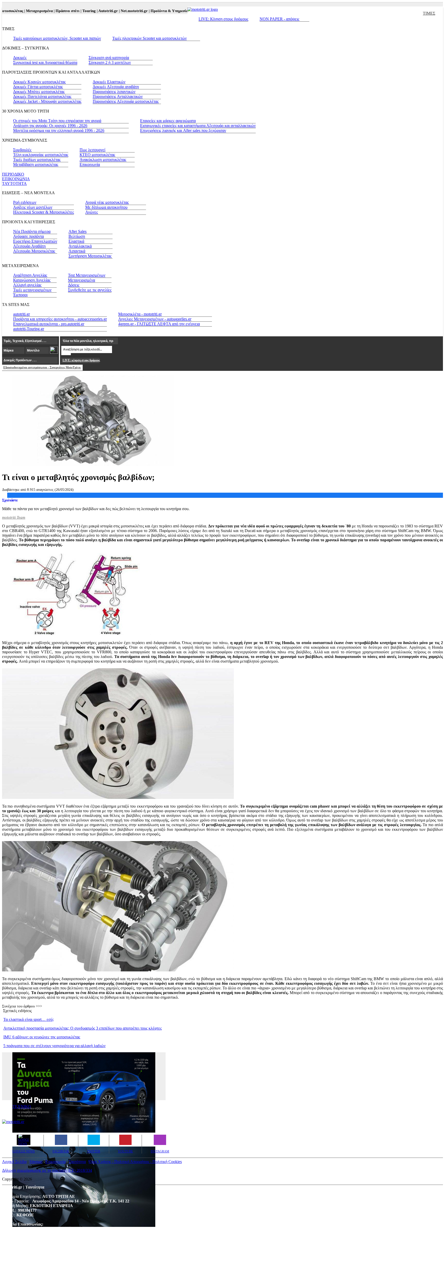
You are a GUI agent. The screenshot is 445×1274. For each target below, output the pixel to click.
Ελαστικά (76, 241)
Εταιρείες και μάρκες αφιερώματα (168, 120)
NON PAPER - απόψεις (279, 19)
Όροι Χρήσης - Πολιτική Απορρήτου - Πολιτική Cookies (135, 1161)
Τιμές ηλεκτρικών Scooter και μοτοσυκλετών (149, 38)
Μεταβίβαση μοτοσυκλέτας (35, 164)
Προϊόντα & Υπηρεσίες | (157, 11)
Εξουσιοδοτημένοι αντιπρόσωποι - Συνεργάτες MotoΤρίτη (42, 367)
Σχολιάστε (10, 500)
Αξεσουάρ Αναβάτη (29, 246)
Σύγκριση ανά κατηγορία (109, 57)
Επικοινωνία (90, 164)
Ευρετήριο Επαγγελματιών (35, 241)
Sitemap (35, 1161)
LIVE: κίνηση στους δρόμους (81, 360)
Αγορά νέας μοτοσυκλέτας (107, 202)
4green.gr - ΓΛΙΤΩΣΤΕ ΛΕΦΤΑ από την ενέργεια (159, 324)
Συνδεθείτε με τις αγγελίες (90, 290)
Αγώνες (91, 212)
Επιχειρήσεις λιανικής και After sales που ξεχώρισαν (183, 130)
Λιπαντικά (77, 251)
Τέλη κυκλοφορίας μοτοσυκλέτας (40, 154)
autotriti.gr (21, 314)
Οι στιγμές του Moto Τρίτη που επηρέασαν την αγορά (57, 120)
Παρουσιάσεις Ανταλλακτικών (118, 96)
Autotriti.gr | (96, 11)
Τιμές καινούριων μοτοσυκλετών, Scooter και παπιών (57, 38)
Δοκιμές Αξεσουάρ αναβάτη (116, 86)
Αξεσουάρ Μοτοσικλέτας (34, 251)
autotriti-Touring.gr (28, 329)
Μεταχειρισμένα (81, 280)
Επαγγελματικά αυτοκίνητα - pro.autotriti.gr (48, 324)
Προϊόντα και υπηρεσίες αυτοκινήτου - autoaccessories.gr (60, 319)
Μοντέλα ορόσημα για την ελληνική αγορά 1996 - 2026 (58, 130)
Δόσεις (73, 285)
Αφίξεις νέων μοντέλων (32, 207)
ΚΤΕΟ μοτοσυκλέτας (97, 154)
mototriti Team (13, 517)
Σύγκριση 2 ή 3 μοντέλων (110, 62)
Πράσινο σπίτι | (55, 11)
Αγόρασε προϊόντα (28, 236)
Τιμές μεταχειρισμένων (32, 290)
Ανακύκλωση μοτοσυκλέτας (103, 159)
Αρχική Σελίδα (14, 1161)
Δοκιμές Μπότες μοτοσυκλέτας (39, 91)
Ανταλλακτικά (80, 246)
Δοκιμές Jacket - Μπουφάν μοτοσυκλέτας (47, 101)
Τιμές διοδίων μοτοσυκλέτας (37, 159)
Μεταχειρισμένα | (27, 11)
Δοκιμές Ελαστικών (109, 82)
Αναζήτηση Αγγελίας (30, 275)
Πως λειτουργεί (92, 150)
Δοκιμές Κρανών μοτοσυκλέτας (39, 82)
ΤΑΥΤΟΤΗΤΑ (14, 183)
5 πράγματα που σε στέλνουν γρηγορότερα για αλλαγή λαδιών (54, 1046)
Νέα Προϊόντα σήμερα (31, 231)
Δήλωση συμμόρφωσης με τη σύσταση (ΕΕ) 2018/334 (47, 1170)
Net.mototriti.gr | (122, 11)
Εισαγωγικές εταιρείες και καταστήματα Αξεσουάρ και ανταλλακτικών (198, 125)
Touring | (77, 11)
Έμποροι (20, 295)
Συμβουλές (22, 150)
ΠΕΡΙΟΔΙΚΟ (13, 174)
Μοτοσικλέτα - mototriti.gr (140, 314)
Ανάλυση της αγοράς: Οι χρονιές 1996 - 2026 (50, 125)
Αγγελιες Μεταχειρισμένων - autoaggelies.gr (154, 319)
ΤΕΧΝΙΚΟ (21, 1106)
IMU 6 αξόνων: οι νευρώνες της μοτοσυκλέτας (41, 1037)
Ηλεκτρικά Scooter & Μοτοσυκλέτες (43, 212)
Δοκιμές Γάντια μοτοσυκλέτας (38, 86)
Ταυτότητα (77, 1161)
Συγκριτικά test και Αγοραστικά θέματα (45, 62)
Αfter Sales (78, 231)
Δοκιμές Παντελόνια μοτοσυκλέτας (42, 96)
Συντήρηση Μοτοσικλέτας (90, 256)
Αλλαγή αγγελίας (27, 285)
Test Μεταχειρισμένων (86, 275)
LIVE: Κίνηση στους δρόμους (223, 19)
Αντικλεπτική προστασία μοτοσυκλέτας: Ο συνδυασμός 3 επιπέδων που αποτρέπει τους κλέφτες (82, 1028)
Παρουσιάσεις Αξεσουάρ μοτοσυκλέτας (126, 101)
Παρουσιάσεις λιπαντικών (114, 91)
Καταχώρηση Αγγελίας (31, 280)
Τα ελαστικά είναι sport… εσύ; (28, 1019)
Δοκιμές (20, 57)
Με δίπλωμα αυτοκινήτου (106, 207)
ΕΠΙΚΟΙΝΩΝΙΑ (16, 179)
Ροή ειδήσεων (24, 202)
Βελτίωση (77, 236)
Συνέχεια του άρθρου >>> (22, 1006)
